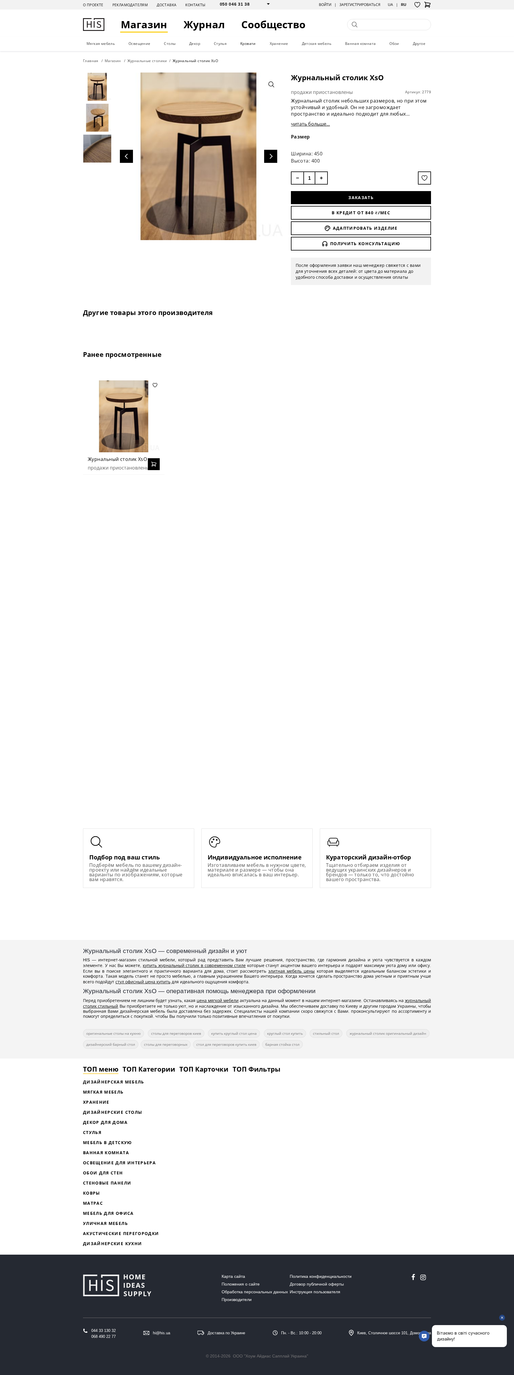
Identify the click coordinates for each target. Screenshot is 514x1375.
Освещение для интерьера (119, 1162)
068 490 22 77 (103, 1336)
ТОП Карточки (203, 1068)
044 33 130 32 (103, 1330)
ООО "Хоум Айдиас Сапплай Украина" (270, 1356)
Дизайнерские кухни (112, 1243)
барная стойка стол (282, 1044)
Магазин (144, 24)
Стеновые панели (107, 1183)
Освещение (139, 43)
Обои (394, 43)
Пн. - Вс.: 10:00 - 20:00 (301, 1333)
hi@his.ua (161, 1333)
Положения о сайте (241, 1284)
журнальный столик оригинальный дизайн (388, 1033)
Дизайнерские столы (112, 1112)
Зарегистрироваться (359, 4)
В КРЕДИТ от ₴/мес (361, 212)
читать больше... (310, 124)
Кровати (248, 43)
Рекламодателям (130, 4)
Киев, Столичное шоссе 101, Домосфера (394, 1333)
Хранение (279, 43)
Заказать (361, 197)
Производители (237, 1299)
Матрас (93, 1203)
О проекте (93, 4)
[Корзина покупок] (427, 6)
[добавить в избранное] (424, 178)
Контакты (195, 4)
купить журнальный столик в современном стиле (194, 965)
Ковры (91, 1193)
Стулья (220, 43)
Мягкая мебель (101, 43)
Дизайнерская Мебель (113, 1082)
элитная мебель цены (291, 971)
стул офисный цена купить (142, 982)
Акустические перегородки (121, 1233)
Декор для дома (105, 1122)
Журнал (204, 24)
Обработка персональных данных (255, 1291)
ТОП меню (100, 1068)
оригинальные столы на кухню (113, 1033)
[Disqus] (257, 555)
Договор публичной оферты (317, 1284)
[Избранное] (417, 4)
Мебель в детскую (107, 1142)
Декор (194, 43)
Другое (419, 43)
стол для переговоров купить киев (226, 1044)
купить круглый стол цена (234, 1033)
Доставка (166, 4)
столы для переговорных (165, 1044)
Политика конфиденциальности (321, 1276)
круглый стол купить (285, 1033)
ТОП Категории (149, 1068)
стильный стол (326, 1033)
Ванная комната (360, 43)
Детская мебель (317, 43)
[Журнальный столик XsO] (124, 416)
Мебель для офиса (108, 1213)
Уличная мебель (105, 1223)
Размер (300, 136)
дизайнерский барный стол (110, 1044)
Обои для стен (103, 1173)
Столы (169, 43)
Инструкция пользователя (315, 1291)
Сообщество (273, 24)
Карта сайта (233, 1276)
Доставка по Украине (226, 1333)
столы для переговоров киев (176, 1033)
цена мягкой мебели (218, 1000)
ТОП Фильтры (256, 1068)
